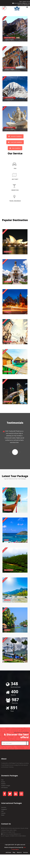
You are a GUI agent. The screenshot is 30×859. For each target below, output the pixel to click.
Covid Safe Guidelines (16, 142)
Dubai (2, 822)
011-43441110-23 (25, 1)
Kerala (3, 788)
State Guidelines (16, 148)
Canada (3, 820)
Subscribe (27, 750)
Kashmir (3, 790)
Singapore (4, 816)
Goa (2, 786)
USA (2, 818)
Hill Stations (4, 794)
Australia (3, 814)
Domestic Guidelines (16, 136)
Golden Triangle (5, 792)
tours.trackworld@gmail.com (22, 3)
